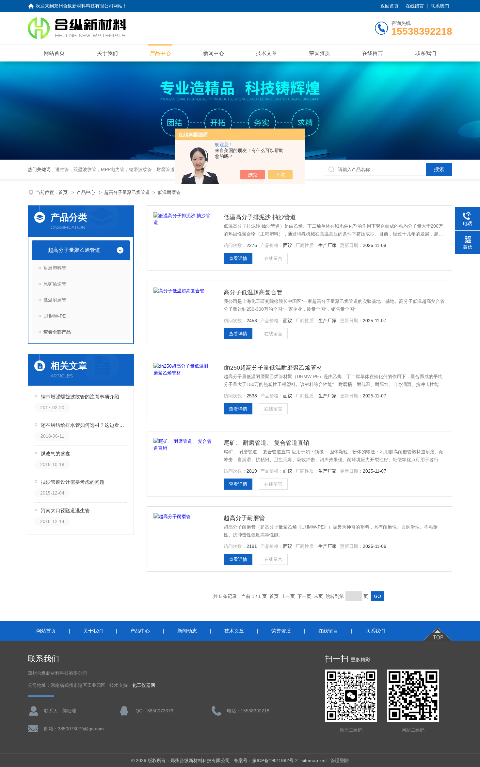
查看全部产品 (57, 332)
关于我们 (107, 53)
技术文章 (266, 53)
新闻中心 (213, 53)
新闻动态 (187, 631)
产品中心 (160, 53)
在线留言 (415, 6)
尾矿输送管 (54, 284)
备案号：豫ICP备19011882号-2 (266, 760)
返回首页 (389, 6)
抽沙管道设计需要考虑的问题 (72, 482)
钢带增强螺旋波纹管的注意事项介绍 (80, 396)
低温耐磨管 (169, 192)
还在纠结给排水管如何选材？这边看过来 (84, 425)
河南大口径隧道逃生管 (65, 510)
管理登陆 (339, 760)
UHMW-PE (54, 316)
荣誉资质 (319, 53)
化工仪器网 (143, 685)
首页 (63, 192)
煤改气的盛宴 (55, 453)
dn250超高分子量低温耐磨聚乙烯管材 (273, 367)
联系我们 (440, 6)
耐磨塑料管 (54, 267)
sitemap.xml (314, 760)
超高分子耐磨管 (244, 518)
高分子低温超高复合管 (253, 292)
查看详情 (238, 258)
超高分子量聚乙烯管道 (127, 192)
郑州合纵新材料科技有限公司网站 (88, 6)
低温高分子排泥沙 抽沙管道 (260, 217)
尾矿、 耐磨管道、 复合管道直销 (266, 443)
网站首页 (54, 53)
